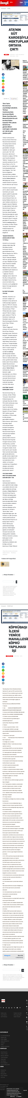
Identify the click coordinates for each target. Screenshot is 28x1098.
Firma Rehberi (4, 1063)
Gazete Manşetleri (5, 1064)
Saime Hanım (10, 178)
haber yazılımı (3, 1091)
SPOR (2, 1044)
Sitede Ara (3, 1070)
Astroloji (3, 1077)
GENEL (8, 8)
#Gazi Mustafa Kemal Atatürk (10, 551)
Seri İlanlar (3, 1061)
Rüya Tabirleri (4, 1075)
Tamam (19, 1096)
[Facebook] (1, 1007)
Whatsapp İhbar (17, 1015)
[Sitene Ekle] (21, 1007)
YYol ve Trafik (4, 1054)
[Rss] (15, 1007)
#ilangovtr (7, 955)
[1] (5, 564)
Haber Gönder (17, 1016)
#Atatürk (5, 554)
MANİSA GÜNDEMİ (5, 1046)
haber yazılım (3, 1094)
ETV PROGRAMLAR (14, 3)
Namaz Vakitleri (4, 1055)
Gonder (16, 581)
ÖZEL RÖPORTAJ (5, 1041)
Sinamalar (3, 1059)
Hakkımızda (3, 1013)
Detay (13, 1096)
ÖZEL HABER (4, 1039)
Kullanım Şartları (18, 1013)
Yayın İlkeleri (4, 1015)
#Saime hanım (6, 552)
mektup (9, 222)
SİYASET (3, 1043)
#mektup (13, 552)
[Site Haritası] (18, 1007)
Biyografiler (3, 1073)
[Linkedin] (12, 1007)
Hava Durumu (4, 1052)
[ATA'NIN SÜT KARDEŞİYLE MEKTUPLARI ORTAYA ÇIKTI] (10, 65)
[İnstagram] (7, 1007)
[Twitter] (4, 1007)
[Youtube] (10, 1007)
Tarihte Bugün (4, 1057)
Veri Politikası (4, 1016)
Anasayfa (3, 8)
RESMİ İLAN (10, 606)
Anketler (3, 1072)
